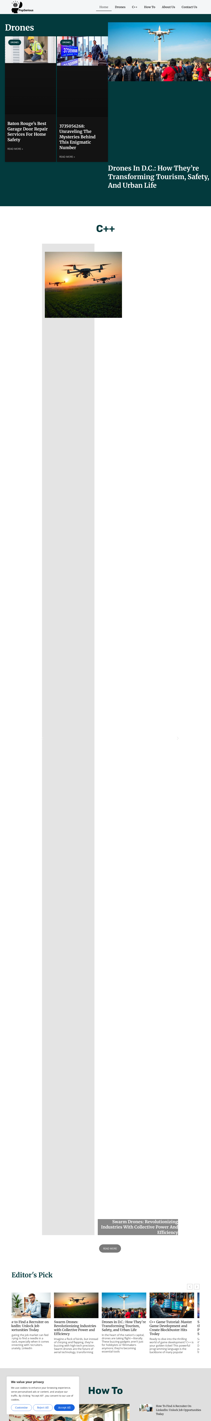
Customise (21, 1407)
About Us (168, 7)
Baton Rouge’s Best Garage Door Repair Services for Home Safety (27, 131)
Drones (120, 7)
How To (149, 7)
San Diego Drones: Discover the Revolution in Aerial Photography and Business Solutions (176, 1328)
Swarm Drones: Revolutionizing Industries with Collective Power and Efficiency (33, 1328)
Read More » (15, 148)
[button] (42, 738)
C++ (134, 7)
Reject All (43, 1407)
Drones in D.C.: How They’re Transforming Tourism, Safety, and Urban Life (158, 177)
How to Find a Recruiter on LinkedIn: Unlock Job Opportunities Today (178, 1410)
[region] (43, 1395)
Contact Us (189, 7)
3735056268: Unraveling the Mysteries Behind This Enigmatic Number (77, 136)
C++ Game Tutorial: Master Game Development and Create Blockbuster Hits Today (128, 1328)
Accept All (64, 1407)
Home (103, 7)
